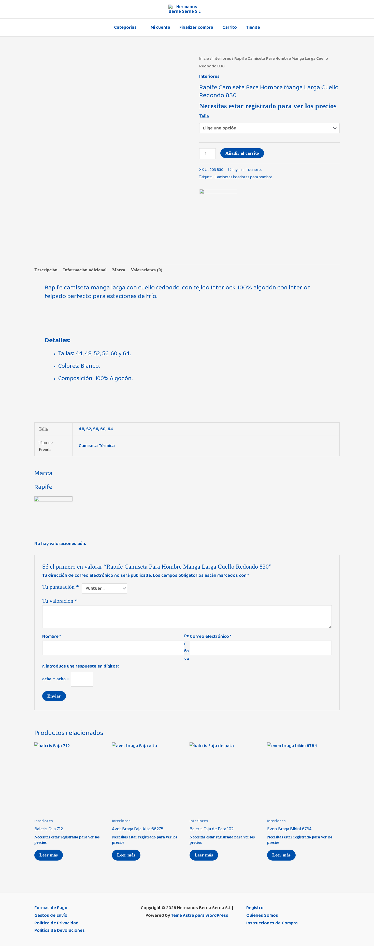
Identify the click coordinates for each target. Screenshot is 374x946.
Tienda (253, 27)
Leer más (48, 855)
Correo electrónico (210, 636)
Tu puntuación (60, 587)
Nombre (51, 636)
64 (110, 429)
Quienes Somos (262, 915)
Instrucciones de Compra (272, 923)
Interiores (221, 58)
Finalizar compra (196, 27)
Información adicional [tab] (85, 269)
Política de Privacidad (56, 923)
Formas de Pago (50, 907)
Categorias (125, 27)
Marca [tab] (118, 269)
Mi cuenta (160, 27)
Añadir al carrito (242, 153)
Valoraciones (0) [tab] (146, 269)
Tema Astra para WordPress (199, 915)
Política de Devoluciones (59, 930)
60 (103, 429)
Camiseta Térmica (97, 445)
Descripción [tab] (45, 269)
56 (95, 429)
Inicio (204, 58)
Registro (255, 907)
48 (81, 429)
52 (88, 429)
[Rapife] (218, 208)
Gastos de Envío (50, 915)
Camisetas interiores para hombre (243, 177)
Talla (204, 116)
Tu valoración (60, 601)
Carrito (229, 27)
